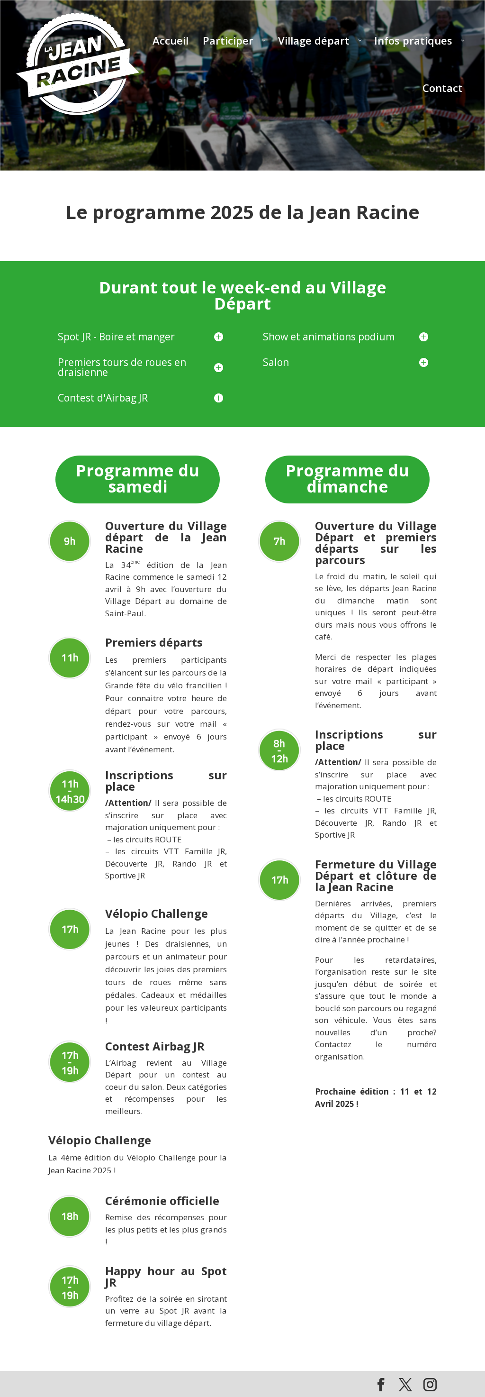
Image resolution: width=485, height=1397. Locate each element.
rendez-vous (128, 723)
